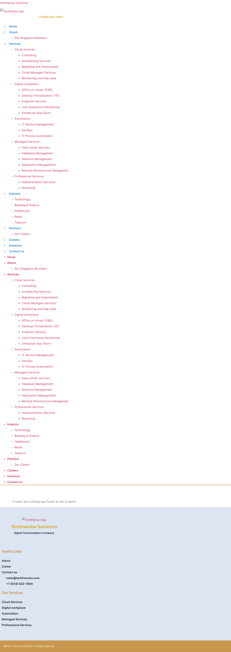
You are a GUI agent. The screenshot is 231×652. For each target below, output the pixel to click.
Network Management (37, 159)
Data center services (36, 147)
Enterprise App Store (36, 113)
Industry (15, 193)
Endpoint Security (34, 101)
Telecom (20, 222)
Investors (15, 245)
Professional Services (29, 176)
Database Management (37, 153)
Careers (14, 239)
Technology (22, 199)
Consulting (29, 55)
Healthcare (21, 211)
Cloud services (24, 49)
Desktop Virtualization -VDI (40, 95)
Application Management (39, 165)
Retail (18, 216)
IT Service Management (38, 124)
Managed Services (27, 141)
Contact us (16, 251)
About (13, 32)
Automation (22, 118)
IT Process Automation (37, 136)
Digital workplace (26, 84)
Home (13, 26)
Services (15, 43)
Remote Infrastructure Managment (45, 170)
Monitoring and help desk (39, 78)
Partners (15, 228)
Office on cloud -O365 (37, 90)
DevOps (27, 130)
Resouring (28, 188)
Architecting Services (36, 61)
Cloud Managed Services (39, 72)
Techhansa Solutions (14, 3)
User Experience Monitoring (41, 107)
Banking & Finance (26, 205)
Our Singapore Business (30, 38)
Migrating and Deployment (40, 66)
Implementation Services (38, 182)
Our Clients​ (22, 234)
